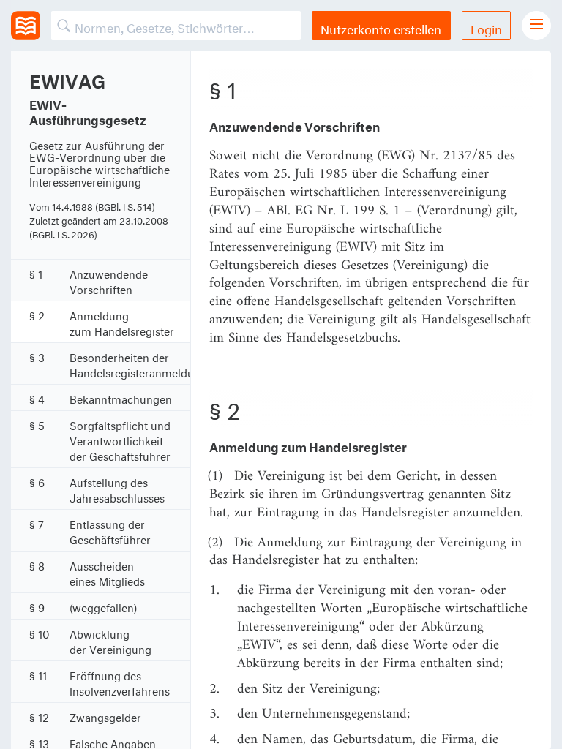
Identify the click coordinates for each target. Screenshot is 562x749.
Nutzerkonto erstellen (381, 27)
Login (486, 27)
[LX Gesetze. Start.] (25, 25)
